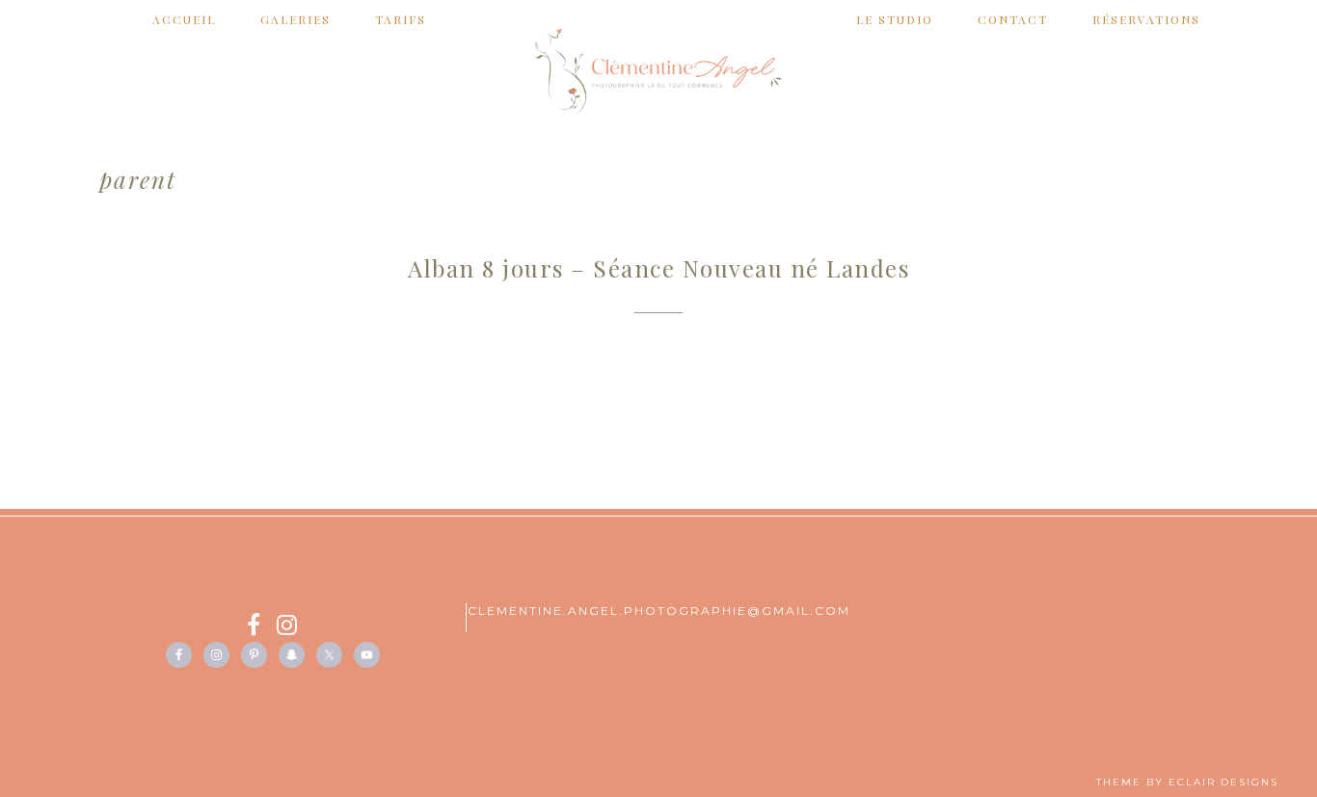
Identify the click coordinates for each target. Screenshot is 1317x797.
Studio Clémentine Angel (658, 72)
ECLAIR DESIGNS (1223, 782)
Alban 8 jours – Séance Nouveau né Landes (658, 267)
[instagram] (288, 628)
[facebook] (262, 628)
